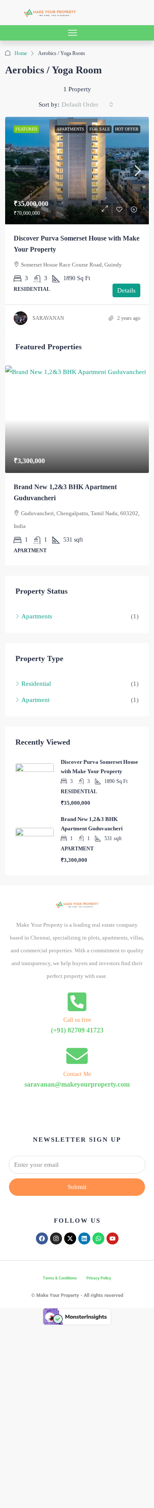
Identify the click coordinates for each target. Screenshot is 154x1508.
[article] (77, 459)
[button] (72, 33)
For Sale (99, 129)
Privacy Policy (98, 1265)
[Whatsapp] (98, 1226)
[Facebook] (42, 1226)
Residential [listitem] (36, 671)
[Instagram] (56, 1226)
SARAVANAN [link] (48, 318)
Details (126, 290)
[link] (77, 170)
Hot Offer (127, 129)
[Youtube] (112, 1226)
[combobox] (87, 104)
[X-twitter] (70, 1226)
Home (21, 53)
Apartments (70, 129)
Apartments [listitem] (36, 603)
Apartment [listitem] (35, 687)
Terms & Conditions (60, 1265)
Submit (77, 1174)
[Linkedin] (84, 1226)
